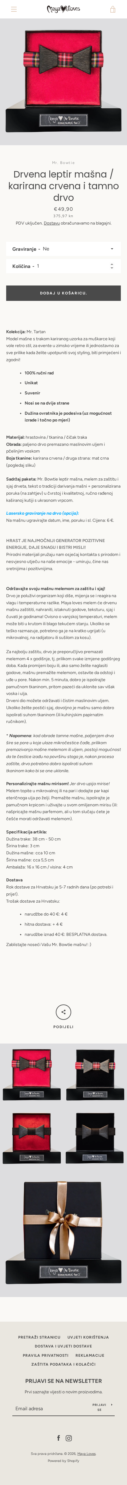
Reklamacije (90, 1355)
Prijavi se (99, 1407)
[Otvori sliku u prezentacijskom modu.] (63, 81)
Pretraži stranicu (39, 1337)
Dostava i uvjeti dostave (63, 1346)
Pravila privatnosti (45, 1355)
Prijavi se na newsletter (63, 1381)
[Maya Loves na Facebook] (58, 1437)
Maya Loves (86, 1453)
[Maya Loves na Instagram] (69, 1437)
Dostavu (52, 223)
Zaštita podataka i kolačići (63, 1364)
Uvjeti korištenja (88, 1337)
